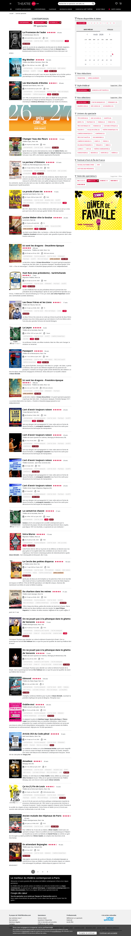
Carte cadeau (116, 9)
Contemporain (40, 9)
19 (94, 56)
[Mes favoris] (116, 3)
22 (107, 56)
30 (98, 43)
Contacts (12, 924)
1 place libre (81, 23)
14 (102, 52)
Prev (87, 34)
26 (94, 60)
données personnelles (49, 922)
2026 (101, 34)
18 (90, 56)
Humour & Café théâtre (84, 9)
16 (111, 52)
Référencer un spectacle (74, 918)
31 (102, 43)
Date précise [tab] (88, 29)
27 (85, 43)
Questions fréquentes (45, 920)
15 (107, 52)
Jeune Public (100, 9)
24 (85, 60)
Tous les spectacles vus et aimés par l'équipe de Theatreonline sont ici (34, 896)
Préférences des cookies (45, 924)
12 (94, 52)
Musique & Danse (66, 9)
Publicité (69, 920)
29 (94, 43)
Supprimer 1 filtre (116, 85)
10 (114, 23)
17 (85, 56)
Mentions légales (14, 922)
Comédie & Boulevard (23, 9)
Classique (52, 9)
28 (90, 43)
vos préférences (56, 931)
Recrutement (13, 920)
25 (90, 60)
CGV (39, 922)
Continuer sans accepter (108, 933)
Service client (42, 918)
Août (95, 34)
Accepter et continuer (87, 933)
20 (98, 56)
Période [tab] (110, 29)
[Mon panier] (121, 3)
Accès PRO (70, 922)
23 (111, 56)
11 (90, 52)
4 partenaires (25, 931)
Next (109, 34)
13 (98, 52)
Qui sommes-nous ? (15, 918)
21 (102, 56)
